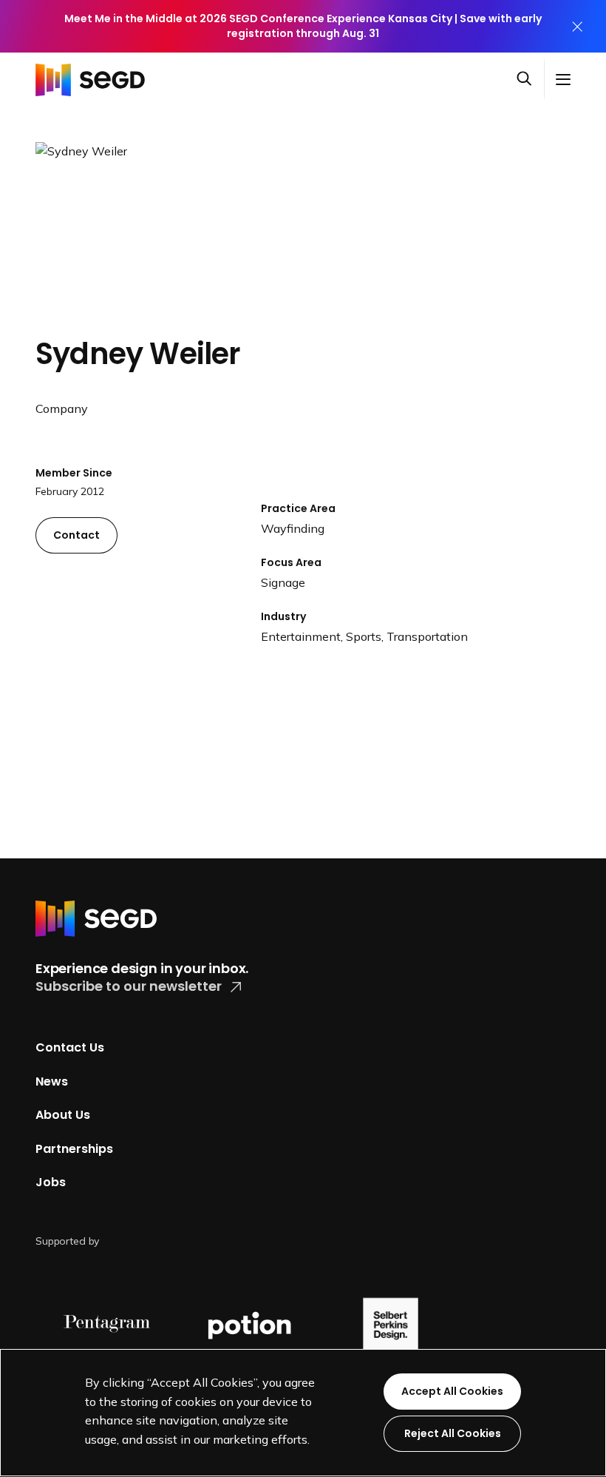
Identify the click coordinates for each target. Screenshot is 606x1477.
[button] (530, 79)
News (51, 1080)
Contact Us (69, 1047)
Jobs (50, 1182)
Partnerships (74, 1148)
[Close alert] (577, 26)
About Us (62, 1114)
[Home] (94, 79)
